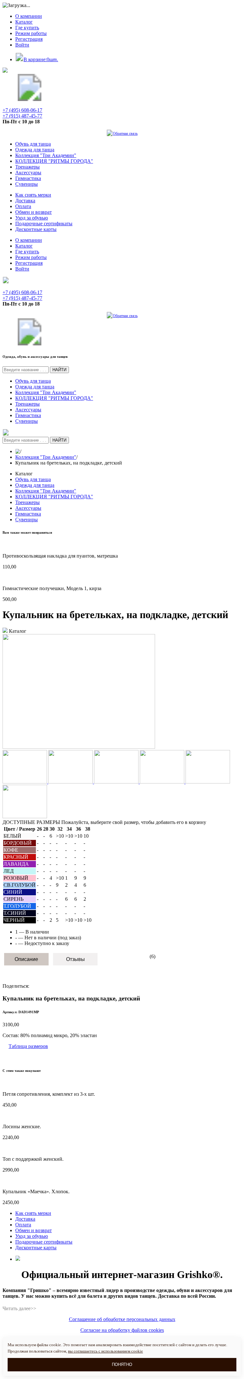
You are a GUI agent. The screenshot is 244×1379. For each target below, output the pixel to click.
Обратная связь (125, 133)
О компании (28, 16)
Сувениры (26, 184)
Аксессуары (28, 172)
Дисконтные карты (36, 229)
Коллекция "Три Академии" (45, 155)
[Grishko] (30, 99)
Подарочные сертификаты (43, 223)
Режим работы (31, 33)
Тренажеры (27, 167)
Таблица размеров (28, 1046)
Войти (22, 44)
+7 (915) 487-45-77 (22, 116)
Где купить (27, 27)
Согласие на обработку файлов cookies (122, 1330)
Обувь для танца (33, 144)
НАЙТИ (59, 369)
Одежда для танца (34, 149)
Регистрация (29, 39)
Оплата (23, 206)
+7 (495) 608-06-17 (22, 110)
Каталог (24, 22)
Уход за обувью (31, 217)
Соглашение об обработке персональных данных (122, 1319)
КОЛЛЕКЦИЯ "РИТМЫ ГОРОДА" (54, 161)
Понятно (122, 1364)
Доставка (25, 200)
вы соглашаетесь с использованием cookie (105, 1351)
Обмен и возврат (33, 212)
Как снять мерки (33, 195)
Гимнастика (28, 178)
